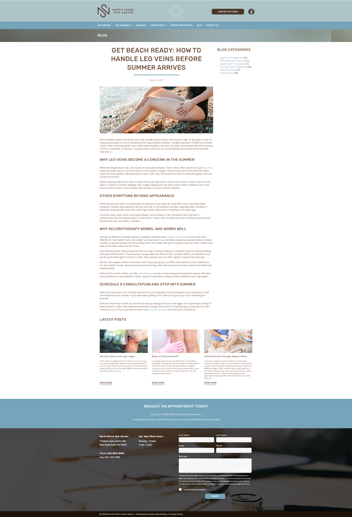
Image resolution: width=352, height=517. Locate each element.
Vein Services (226, 72)
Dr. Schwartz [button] (123, 25)
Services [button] (141, 25)
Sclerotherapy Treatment (233, 60)
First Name (185, 435)
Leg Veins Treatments (231, 57)
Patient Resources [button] (181, 25)
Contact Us (212, 25)
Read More (106, 382)
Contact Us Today (228, 11)
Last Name (222, 435)
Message (183, 456)
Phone (220, 445)
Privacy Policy (176, 514)
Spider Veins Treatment (232, 63)
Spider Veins (164, 419)
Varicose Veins (149, 419)
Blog (200, 25)
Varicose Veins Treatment (233, 66)
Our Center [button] (104, 25)
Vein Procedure (228, 69)
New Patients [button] (158, 25)
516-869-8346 (167, 414)
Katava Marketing (157, 514)
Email (182, 445)
